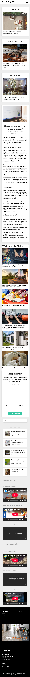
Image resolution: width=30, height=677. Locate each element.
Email (21, 405)
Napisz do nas (5, 664)
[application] (15, 495)
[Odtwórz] (5, 500)
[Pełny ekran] (25, 500)
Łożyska (3, 615)
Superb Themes (15, 674)
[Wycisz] (22, 500)
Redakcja (16, 133)
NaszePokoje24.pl (9, 2)
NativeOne (15, 370)
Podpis (8, 405)
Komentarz (15, 384)
